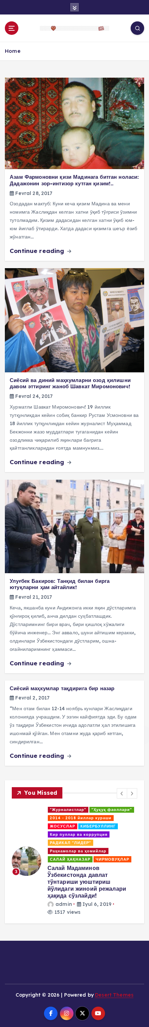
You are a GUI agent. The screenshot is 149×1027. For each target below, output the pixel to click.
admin (41, 841)
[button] (122, 793)
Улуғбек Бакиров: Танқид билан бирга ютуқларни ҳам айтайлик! (59, 584)
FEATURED (38, 809)
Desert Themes (114, 925)
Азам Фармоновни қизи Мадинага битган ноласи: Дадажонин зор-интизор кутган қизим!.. (74, 180)
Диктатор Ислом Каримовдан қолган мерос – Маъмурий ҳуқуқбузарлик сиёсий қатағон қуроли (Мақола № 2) (86, 825)
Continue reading (38, 250)
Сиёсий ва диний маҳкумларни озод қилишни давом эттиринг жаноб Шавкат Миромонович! (70, 383)
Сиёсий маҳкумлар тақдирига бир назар (62, 688)
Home (12, 51)
